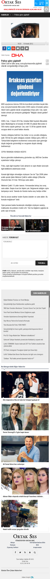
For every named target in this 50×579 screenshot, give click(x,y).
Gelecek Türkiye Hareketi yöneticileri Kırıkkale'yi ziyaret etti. (23, 340)
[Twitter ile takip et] (20, 552)
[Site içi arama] (34, 552)
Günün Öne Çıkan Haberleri (11, 570)
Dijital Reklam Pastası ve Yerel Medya (16, 300)
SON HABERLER (39, 293)
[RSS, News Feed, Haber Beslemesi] (25, 552)
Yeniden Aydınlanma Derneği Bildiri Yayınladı (19, 317)
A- (47, 64)
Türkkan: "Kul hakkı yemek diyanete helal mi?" (19, 359)
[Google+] (13, 48)
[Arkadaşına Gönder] (18, 48)
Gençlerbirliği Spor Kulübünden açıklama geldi (19, 304)
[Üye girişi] (29, 552)
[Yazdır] (22, 48)
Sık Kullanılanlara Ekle (37, 542)
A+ (47, 61)
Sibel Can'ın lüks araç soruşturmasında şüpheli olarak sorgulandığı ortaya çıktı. (21, 64)
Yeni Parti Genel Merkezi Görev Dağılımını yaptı (19, 312)
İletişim (12, 545)
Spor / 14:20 (23, 8)
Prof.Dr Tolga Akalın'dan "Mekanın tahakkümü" (19, 335)
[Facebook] (4, 48)
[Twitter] (9, 48)
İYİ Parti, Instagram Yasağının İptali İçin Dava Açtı (20, 350)
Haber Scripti (26, 577)
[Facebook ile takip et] (15, 552)
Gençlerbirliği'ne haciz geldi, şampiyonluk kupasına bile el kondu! (23, 330)
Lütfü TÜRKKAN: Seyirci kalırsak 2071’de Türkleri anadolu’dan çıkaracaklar (24, 345)
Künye (13, 542)
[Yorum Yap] (27, 48)
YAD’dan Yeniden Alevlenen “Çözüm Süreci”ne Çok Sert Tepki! (25, 308)
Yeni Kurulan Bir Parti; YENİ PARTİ (15, 325)
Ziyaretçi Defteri (12, 547)
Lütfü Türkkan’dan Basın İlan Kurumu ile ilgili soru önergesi (23, 354)
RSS (37, 545)
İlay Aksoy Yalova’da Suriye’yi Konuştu (17, 321)
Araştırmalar (37, 547)
